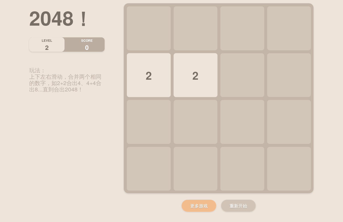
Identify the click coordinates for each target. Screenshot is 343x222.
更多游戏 (199, 206)
